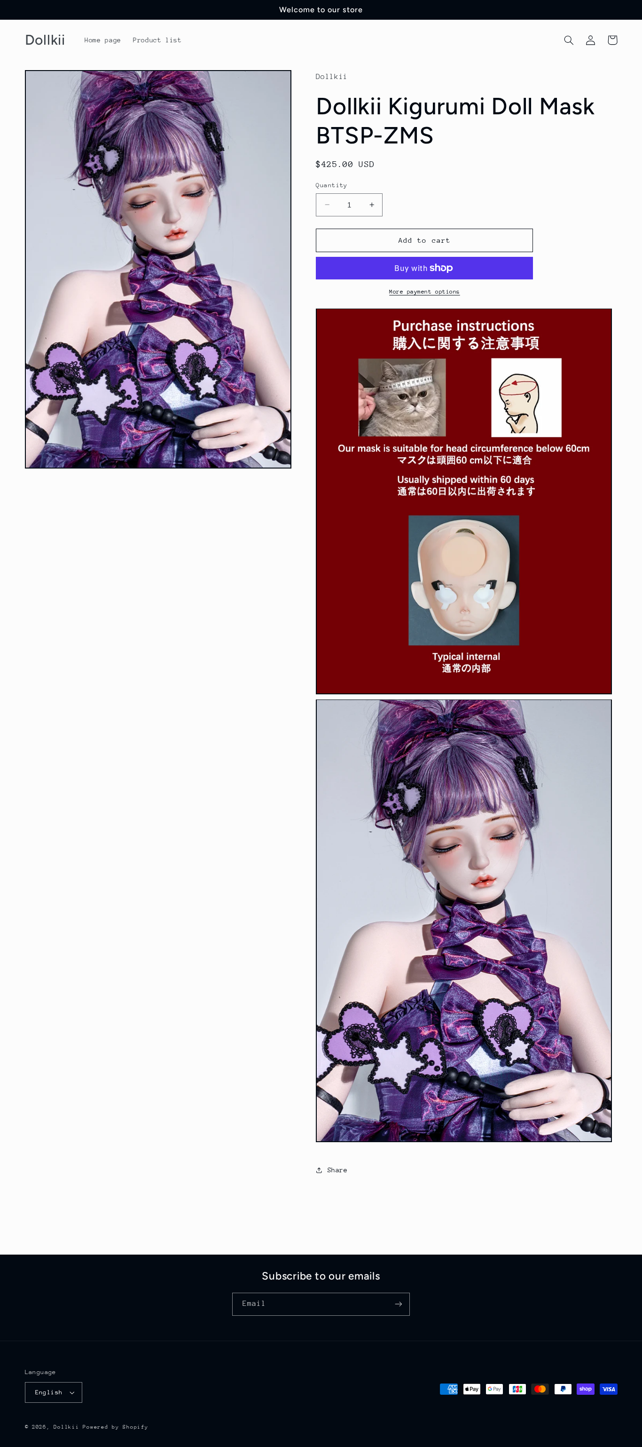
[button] (569, 40)
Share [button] (337, 1170)
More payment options (424, 291)
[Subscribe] (398, 1304)
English (49, 1392)
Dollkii (66, 1427)
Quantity (331, 185)
